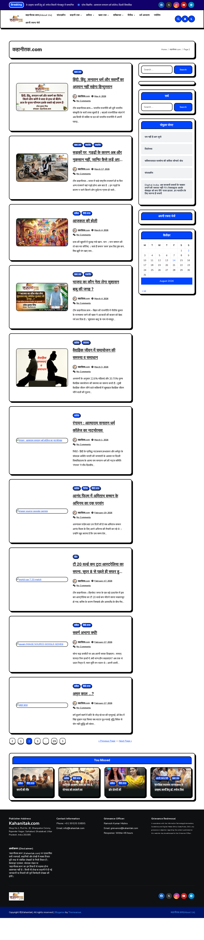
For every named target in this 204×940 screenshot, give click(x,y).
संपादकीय (61, 15)
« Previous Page (106, 741)
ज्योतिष (157, 15)
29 (54, 741)
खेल (75, 556)
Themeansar (74, 912)
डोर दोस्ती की (115, 790)
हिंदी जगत (86, 213)
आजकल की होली (85, 221)
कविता (89, 15)
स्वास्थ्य (86, 342)
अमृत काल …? (83, 694)
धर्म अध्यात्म (144, 15)
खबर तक (102, 15)
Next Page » (125, 741)
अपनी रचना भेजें (33, 22)
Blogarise (60, 912)
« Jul (144, 291)
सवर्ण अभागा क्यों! (85, 633)
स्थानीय (98, 144)
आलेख (76, 342)
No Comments (83, 101)
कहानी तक (75, 15)
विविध (131, 15)
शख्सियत (117, 15)
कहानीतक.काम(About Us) (39, 15)
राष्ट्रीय (88, 144)
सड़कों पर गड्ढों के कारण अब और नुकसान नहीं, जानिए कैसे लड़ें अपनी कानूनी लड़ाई (98, 160)
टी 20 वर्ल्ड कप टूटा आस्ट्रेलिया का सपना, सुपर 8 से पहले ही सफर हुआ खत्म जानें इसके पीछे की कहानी (98, 571)
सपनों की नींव (23, 790)
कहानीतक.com (84, 96)
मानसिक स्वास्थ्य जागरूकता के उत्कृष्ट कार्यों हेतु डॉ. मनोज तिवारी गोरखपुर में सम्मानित (170, 790)
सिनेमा (85, 488)
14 (174, 260)
